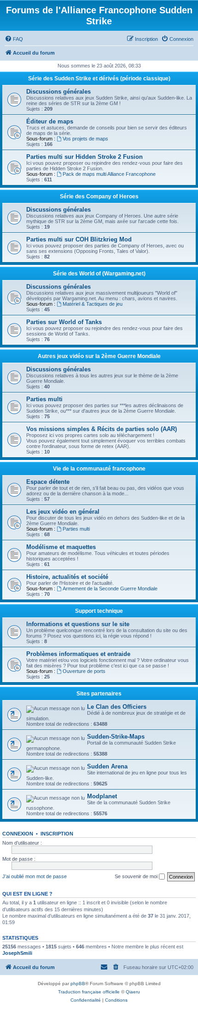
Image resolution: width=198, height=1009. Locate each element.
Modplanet (102, 796)
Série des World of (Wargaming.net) (99, 273)
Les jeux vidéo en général (62, 511)
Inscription (57, 833)
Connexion (17, 833)
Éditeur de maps (49, 121)
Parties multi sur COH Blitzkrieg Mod (79, 239)
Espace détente (48, 481)
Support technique (99, 611)
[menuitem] (14, 39)
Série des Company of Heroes (99, 196)
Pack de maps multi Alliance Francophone (109, 174)
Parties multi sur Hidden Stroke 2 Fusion (84, 156)
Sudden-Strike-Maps (116, 736)
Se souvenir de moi (137, 876)
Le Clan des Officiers (116, 706)
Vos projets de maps (85, 138)
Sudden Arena (107, 766)
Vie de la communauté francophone (99, 468)
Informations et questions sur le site (77, 624)
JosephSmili (17, 953)
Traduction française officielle (89, 991)
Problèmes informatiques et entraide (78, 653)
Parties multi (44, 399)
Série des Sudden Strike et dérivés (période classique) (99, 78)
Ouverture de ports (84, 671)
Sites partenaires (99, 693)
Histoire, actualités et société (67, 576)
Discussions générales (58, 91)
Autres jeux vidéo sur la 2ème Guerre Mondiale (99, 356)
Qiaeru (133, 991)
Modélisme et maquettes (61, 547)
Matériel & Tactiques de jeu (92, 304)
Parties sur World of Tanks (64, 322)
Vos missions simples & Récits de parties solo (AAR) (101, 429)
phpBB (77, 983)
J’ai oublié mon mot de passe (34, 876)
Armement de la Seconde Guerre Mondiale (110, 588)
